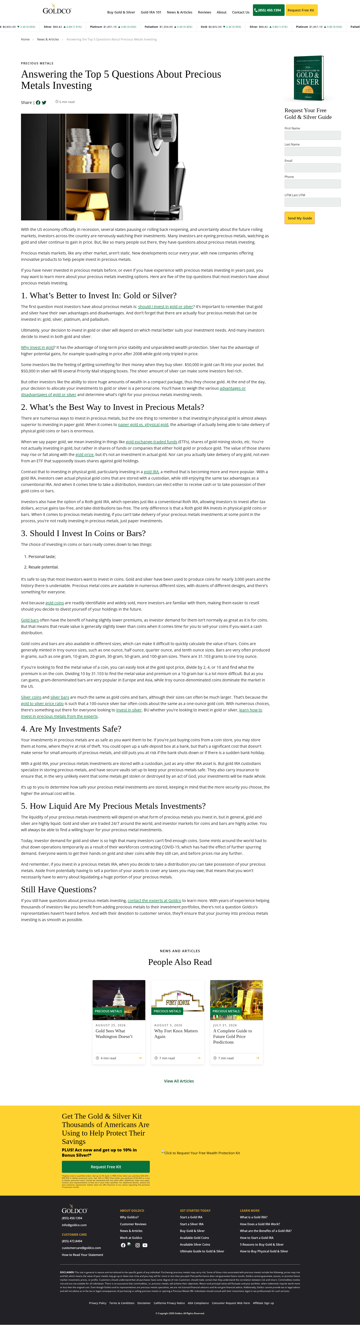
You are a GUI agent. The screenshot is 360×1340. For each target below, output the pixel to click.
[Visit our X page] (130, 1245)
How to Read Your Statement (82, 1255)
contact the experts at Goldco (154, 900)
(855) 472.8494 (72, 1241)
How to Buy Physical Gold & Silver (264, 1251)
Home (25, 39)
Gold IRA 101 (151, 12)
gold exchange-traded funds (151, 441)
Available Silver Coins (195, 1244)
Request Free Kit (301, 10)
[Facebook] (38, 102)
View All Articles (179, 1081)
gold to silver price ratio (42, 703)
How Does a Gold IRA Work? (260, 1224)
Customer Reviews (133, 1224)
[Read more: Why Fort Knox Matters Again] (199, 1058)
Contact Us (241, 12)
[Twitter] (44, 102)
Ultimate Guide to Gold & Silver (202, 1251)
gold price (85, 454)
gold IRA (151, 471)
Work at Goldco (131, 1238)
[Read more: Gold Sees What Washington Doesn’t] (140, 1058)
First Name (292, 128)
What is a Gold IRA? (253, 1217)
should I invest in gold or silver (165, 306)
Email (288, 161)
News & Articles (179, 12)
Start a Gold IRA (191, 1217)
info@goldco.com (74, 1225)
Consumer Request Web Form (231, 1303)
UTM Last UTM (295, 195)
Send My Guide (300, 218)
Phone (289, 177)
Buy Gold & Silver (192, 1231)
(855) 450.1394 (269, 10)
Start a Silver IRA (192, 1224)
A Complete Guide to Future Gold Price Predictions (232, 1036)
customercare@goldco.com (81, 1248)
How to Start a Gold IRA (257, 1238)
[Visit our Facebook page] (123, 1246)
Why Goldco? (129, 1217)
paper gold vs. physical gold (143, 424)
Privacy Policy (97, 1303)
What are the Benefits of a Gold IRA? (266, 1231)
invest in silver (129, 710)
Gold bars (30, 620)
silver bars (59, 697)
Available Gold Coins (194, 1238)
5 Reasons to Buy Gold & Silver (262, 1244)
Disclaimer (144, 1303)
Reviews (204, 12)
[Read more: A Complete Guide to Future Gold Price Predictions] (257, 1058)
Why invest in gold (37, 347)
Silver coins (31, 697)
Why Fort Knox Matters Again (176, 1033)
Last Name (292, 144)
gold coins (55, 602)
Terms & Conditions (121, 1303)
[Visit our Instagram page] (137, 1246)
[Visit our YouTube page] (145, 1246)
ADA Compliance (198, 1303)
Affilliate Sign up (263, 1303)
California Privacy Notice (169, 1303)
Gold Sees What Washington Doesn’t (114, 1033)
